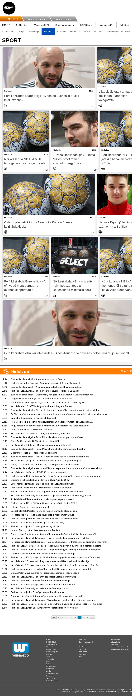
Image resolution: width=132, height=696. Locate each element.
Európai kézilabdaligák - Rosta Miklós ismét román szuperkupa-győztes (74, 159)
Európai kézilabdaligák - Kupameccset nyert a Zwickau (38, 379)
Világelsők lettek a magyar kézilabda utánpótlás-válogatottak (41, 398)
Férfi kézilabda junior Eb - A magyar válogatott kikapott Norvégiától (44, 607)
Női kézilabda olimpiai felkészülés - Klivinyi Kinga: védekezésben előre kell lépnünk (53, 600)
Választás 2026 (41, 25)
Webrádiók (83, 649)
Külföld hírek (86, 25)
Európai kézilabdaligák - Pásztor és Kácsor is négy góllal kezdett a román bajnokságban (55, 410)
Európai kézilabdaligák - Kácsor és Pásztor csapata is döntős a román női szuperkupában (56, 468)
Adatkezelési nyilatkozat (120, 649)
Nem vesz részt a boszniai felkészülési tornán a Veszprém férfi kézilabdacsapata (52, 421)
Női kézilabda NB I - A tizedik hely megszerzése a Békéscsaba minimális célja (72, 286)
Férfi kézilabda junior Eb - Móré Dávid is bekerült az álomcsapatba (44, 518)
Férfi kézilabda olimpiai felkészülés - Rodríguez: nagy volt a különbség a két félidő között (56, 545)
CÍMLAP (6, 25)
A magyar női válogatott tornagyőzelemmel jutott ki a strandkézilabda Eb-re (49, 596)
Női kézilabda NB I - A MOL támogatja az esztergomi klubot (25, 161)
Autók (48, 671)
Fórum (81, 656)
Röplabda (98, 31)
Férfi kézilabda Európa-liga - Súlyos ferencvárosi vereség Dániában (45, 390)
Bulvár (48, 661)
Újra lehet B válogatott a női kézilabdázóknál (33, 418)
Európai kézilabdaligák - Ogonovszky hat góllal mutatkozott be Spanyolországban (52, 394)
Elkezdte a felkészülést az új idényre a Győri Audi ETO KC (40, 480)
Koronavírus (50, 676)
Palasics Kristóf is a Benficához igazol (30, 507)
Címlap (49, 639)
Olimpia (21, 31)
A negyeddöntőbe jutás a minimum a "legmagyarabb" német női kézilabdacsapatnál (53, 534)
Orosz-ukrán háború (64, 25)
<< (54, 617)
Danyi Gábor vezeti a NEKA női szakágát (31, 429)
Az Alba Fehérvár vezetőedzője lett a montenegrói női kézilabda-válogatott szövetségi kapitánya (59, 414)
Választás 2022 (52, 681)
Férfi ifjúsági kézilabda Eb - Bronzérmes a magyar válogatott (41, 487)
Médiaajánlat (115, 642)
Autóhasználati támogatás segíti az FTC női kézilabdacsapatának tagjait (47, 402)
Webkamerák (83, 652)
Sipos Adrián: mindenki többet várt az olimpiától (35, 441)
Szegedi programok (37, 19)
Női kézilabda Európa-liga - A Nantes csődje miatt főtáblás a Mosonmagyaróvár (51, 495)
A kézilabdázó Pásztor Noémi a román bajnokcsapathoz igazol (42, 499)
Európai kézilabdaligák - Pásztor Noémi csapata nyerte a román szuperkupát (50, 456)
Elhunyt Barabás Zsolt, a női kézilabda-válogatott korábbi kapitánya (45, 464)
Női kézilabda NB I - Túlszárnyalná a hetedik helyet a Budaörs (42, 406)
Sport (48, 656)
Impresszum (115, 639)
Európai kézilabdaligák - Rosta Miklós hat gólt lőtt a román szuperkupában (48, 449)
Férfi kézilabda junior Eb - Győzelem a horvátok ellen (38, 592)
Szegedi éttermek (64, 19)
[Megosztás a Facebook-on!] (92, 106)
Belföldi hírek (21, 25)
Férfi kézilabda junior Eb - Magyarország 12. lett (35, 526)
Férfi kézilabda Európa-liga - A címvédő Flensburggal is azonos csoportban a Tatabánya (25, 286)
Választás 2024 (52, 673)
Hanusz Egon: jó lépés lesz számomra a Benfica (35, 530)
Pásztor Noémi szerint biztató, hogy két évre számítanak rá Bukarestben (47, 491)
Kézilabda (48, 31)
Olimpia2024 (8, 31)
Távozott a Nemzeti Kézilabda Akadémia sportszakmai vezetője (43, 553)
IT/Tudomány (51, 666)
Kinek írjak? (127, 690)
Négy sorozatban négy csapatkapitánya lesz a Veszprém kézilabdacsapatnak (50, 425)
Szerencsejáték (106, 25)
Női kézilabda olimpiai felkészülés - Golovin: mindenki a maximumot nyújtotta (50, 538)
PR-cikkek (50, 669)
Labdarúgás (34, 31)
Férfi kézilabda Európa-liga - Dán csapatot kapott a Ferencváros (43, 576)
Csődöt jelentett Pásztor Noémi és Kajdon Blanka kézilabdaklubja (38, 224)
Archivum (82, 654)
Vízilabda (61, 31)
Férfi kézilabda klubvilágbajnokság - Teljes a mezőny (37, 522)
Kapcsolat (114, 644)
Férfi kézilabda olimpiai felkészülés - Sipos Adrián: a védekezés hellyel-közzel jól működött (56, 604)
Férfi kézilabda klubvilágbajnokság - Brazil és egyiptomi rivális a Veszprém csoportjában (55, 476)
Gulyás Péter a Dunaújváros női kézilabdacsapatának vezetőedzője (45, 573)
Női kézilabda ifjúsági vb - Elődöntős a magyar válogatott (39, 472)
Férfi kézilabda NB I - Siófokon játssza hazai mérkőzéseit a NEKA (44, 503)
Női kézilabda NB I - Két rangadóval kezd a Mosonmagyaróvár (42, 514)
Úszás (87, 31)
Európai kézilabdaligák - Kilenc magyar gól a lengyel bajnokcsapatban (46, 387)
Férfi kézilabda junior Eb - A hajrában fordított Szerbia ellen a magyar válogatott (51, 569)
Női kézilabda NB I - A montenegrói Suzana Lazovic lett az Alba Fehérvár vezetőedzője (55, 565)
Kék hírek (124, 25)
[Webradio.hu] (9, 8)
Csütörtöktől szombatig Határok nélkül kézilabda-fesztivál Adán (42, 483)
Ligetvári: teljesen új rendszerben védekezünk (34, 452)
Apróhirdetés (83, 647)
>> (93, 617)
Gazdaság (50, 659)
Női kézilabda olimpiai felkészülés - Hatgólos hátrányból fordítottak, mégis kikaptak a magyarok (59, 542)
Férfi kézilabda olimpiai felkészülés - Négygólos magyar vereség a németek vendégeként (56, 549)
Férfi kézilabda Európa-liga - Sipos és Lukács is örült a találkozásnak (41, 98)
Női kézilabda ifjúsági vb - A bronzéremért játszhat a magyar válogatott (46, 460)
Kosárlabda (75, 31)
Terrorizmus (50, 678)
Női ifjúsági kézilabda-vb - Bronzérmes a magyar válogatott (41, 445)
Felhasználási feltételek (119, 647)
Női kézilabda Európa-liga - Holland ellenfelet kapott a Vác (40, 588)
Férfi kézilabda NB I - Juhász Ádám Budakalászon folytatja (40, 580)
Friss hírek (82, 639)
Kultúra (49, 664)
